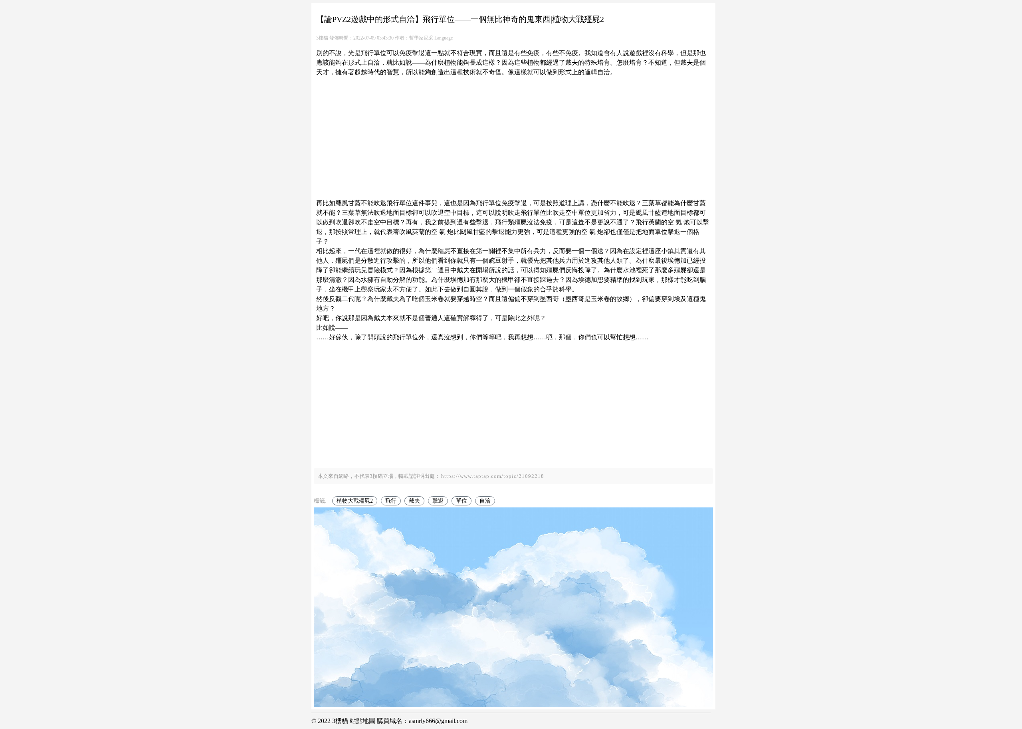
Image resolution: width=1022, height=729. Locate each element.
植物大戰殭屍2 (355, 501)
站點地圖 (362, 720)
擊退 (438, 501)
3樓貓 (322, 38)
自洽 (485, 501)
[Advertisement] (513, 133)
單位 (461, 501)
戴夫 (414, 501)
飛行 (390, 501)
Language (443, 38)
